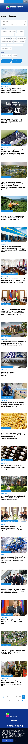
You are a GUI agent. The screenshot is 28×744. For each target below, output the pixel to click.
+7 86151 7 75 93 (14, 726)
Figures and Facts (21, 38)
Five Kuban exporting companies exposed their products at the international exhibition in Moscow (14, 683)
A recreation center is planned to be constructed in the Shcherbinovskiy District (13, 497)
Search (6, 60)
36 (20, 697)
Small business (12, 31)
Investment (4, 31)
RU (26, 1)
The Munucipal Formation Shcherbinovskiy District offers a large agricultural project (13, 90)
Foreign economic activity (8, 34)
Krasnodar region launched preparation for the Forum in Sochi (12, 621)
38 (5, 700)
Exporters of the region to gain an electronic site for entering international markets (13, 591)
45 (18, 700)
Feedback (13, 1)
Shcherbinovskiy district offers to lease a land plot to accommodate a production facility (13, 559)
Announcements (19, 34)
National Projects (19, 45)
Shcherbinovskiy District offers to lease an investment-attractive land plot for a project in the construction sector (13, 152)
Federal (3, 55)
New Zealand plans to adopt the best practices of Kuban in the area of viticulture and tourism (13, 280)
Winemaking (10, 45)
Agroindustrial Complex (7, 41)
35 (16, 697)
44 (14, 700)
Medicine (22, 41)
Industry (16, 41)
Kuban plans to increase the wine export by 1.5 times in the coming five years (13, 467)
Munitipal (15, 55)
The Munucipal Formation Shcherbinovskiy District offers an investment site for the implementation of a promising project (13, 185)
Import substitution (6, 48)
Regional (9, 55)
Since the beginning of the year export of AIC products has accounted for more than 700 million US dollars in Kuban (13, 312)
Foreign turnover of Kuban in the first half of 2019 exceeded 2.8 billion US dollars (13, 404)
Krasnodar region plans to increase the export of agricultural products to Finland (13, 528)
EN (24, 1)
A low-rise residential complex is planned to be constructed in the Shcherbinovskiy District (13, 343)
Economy (13, 38)
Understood (8, 740)
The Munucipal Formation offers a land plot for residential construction (13, 652)
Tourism (4, 45)
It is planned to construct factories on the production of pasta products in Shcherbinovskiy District (13, 435)
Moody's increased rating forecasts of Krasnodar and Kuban (11, 373)
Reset (17, 60)
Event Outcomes (6, 38)
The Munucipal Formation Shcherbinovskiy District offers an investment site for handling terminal (13, 249)
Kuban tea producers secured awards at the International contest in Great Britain (12, 217)
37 (23, 697)
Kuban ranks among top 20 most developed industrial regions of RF (11, 121)
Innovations (20, 31)
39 (9, 700)
